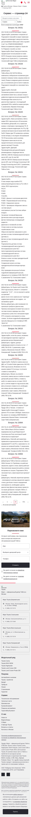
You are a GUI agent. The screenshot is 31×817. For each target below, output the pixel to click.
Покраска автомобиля (8, 708)
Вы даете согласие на (13, 571)
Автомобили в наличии (8, 677)
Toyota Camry (5, 661)
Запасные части (6, 701)
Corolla (8, 758)
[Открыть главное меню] (29, 2)
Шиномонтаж (5, 703)
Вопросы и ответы (7, 727)
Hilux (16, 758)
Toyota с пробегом (7, 680)
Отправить (15, 565)
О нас (3, 714)
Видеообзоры (5, 720)
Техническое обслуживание (10, 698)
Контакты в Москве (7, 729)
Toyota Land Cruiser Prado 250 (10, 670)
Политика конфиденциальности (11, 735)
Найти (19, 22)
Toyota (3, 743)
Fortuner (4, 760)
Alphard (21, 758)
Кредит (3, 682)
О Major (3, 722)
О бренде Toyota (6, 724)
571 (24, 502)
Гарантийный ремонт (8, 710)
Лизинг (3, 687)
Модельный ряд (8, 657)
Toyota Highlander (7, 665)
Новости (4, 717)
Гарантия (4, 692)
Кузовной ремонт (6, 706)
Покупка (4, 674)
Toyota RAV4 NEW (7, 663)
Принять (15, 811)
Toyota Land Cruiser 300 (8, 668)
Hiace (9, 760)
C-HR (12, 758)
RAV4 (3, 758)
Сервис (4, 695)
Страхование (5, 689)
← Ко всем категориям (8, 505)
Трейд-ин (4, 684)
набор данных (17, 794)
